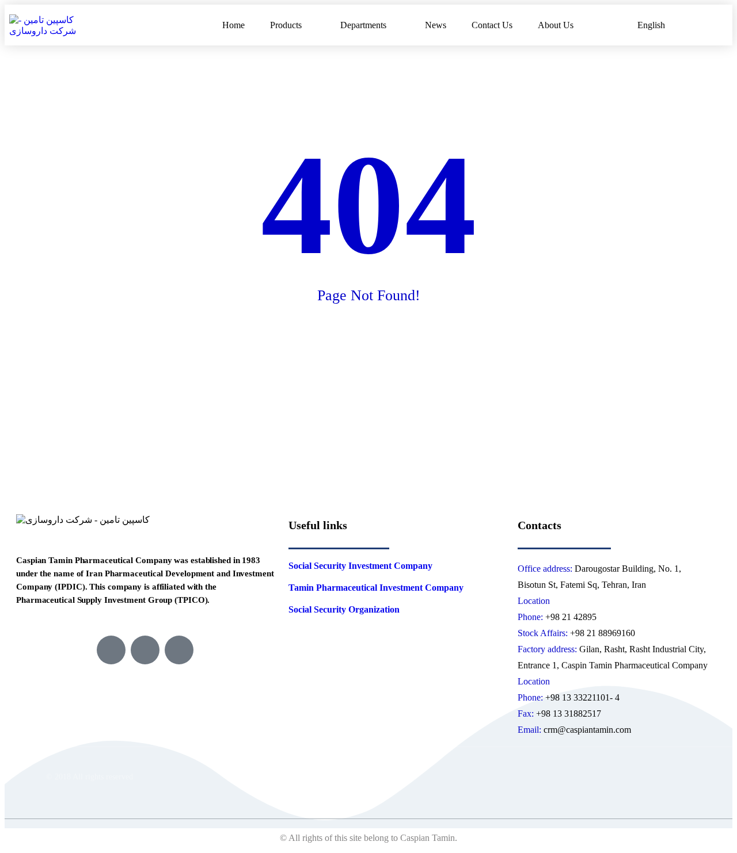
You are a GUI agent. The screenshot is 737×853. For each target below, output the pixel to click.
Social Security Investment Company (360, 566)
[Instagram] (145, 650)
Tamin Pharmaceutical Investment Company (376, 587)
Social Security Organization (344, 609)
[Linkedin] (179, 650)
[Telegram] (111, 650)
